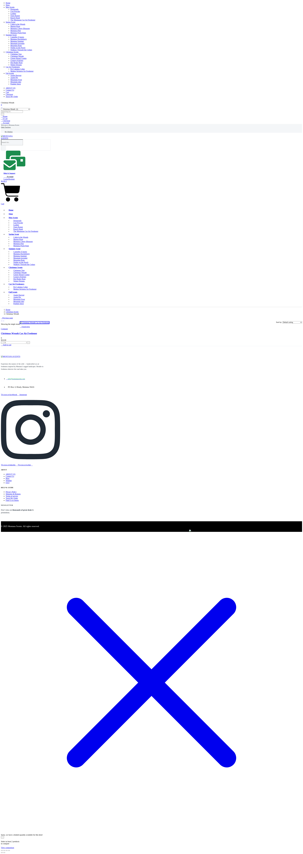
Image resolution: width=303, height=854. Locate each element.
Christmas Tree (16, 54)
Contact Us (10, 90)
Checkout (9, 94)
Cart (7, 92)
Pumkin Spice (15, 84)
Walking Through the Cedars (21, 50)
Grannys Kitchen (16, 61)
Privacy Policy (11, 492)
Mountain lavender (17, 43)
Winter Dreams (16, 65)
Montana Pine (15, 31)
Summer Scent (11, 35)
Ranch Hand (15, 18)
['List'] (3, 320)
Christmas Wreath (17, 56)
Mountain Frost (16, 80)
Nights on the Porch (17, 48)
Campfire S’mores (17, 37)
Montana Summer (17, 41)
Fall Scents (10, 73)
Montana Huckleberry (18, 39)
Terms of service (12, 496)
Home (8, 3)
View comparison (7, 848)
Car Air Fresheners (13, 67)
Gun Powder (15, 11)
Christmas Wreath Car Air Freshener (19, 333)
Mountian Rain (16, 46)
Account (5, 123)
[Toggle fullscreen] (4, 850)
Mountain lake (15, 82)
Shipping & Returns (13, 494)
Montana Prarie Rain (18, 33)
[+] (28, 342)
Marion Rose (15, 26)
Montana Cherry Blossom (20, 28)
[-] (2, 342)
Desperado (14, 9)
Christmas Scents (12, 52)
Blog (7, 478)
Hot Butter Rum (16, 63)
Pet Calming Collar (17, 69)
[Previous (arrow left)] (2, 852)
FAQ (7, 483)
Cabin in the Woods (17, 24)
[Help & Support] (14, 169)
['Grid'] (1, 320)
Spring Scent (10, 22)
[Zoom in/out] (2, 850)
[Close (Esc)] (9, 850)
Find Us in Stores (12, 500)
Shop (8, 5)
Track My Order (12, 97)
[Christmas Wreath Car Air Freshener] (34, 323)
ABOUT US (10, 88)
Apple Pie (14, 78)
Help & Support (9, 173)
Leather (13, 14)
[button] (10, 125)
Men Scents (10, 7)
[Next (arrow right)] (4, 852)
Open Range (15, 16)
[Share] (7, 850)
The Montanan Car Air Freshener (22, 20)
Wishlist (9, 481)
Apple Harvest (15, 75)
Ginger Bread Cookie (18, 58)
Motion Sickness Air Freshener (21, 71)
